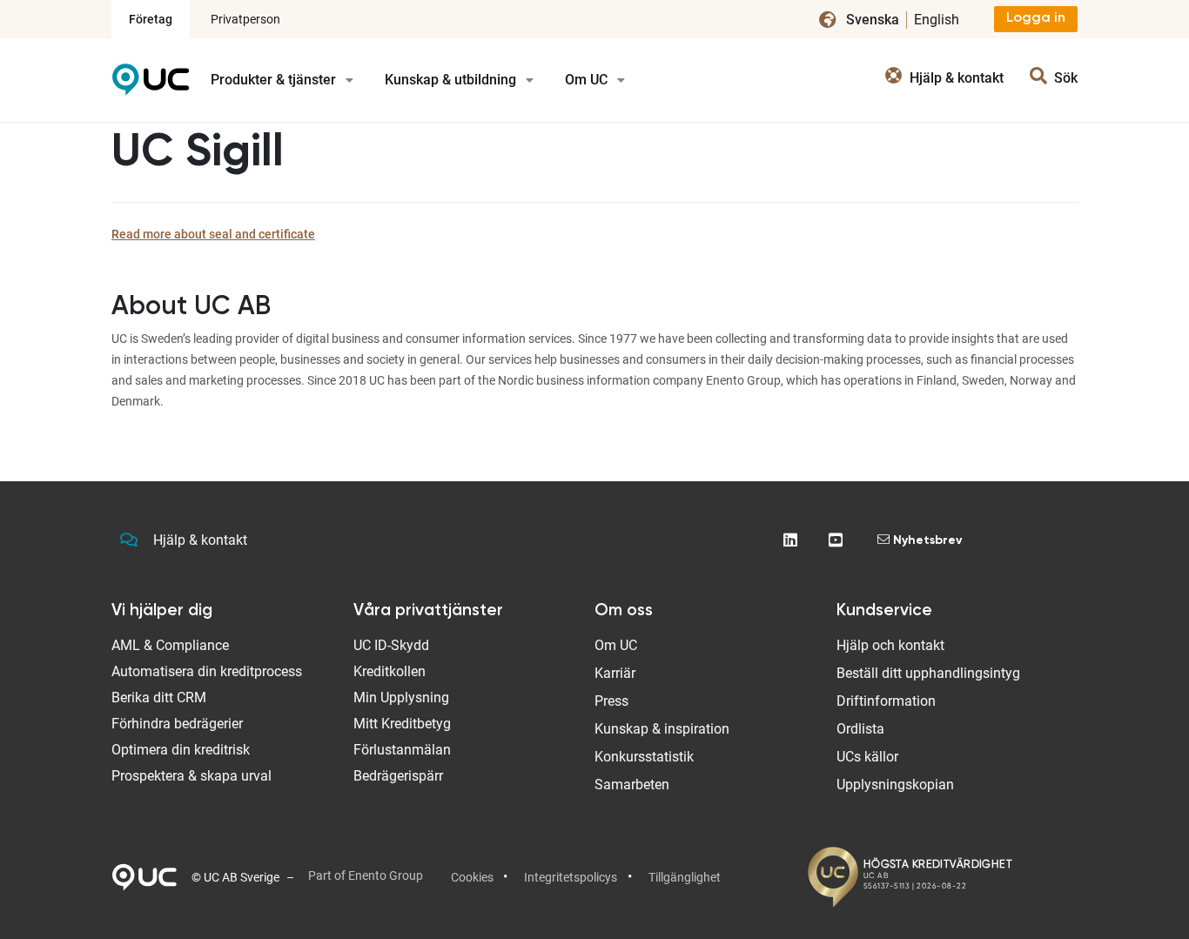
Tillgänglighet (684, 877)
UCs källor (867, 756)
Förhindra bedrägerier (177, 723)
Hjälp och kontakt (890, 645)
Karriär (614, 673)
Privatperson (245, 19)
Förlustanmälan (402, 749)
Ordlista (860, 729)
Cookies (472, 877)
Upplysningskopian (895, 784)
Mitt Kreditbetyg (402, 723)
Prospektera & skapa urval (191, 776)
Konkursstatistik (644, 756)
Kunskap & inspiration (661, 729)
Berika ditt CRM (158, 697)
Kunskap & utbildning (452, 79)
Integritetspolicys (570, 877)
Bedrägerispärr (398, 776)
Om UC (588, 79)
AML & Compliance (170, 645)
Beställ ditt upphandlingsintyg (928, 673)
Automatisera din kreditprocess (206, 671)
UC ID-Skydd (391, 645)
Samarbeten (631, 784)
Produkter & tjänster (275, 79)
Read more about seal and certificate (213, 234)
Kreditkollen (389, 671)
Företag (150, 19)
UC (150, 86)
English (936, 19)
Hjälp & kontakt (200, 540)
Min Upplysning (401, 697)
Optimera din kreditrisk (180, 749)
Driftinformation (886, 701)
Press (611, 701)
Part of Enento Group (365, 875)
